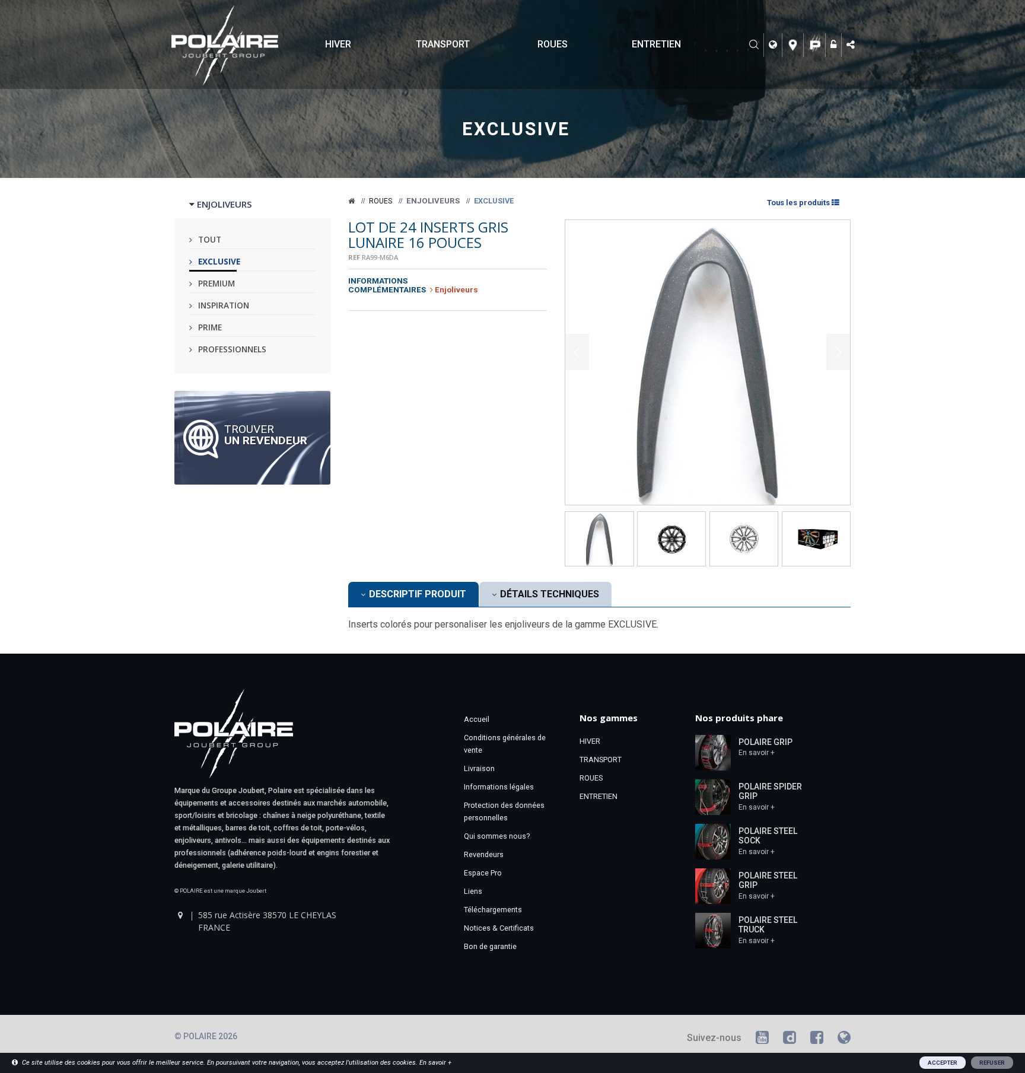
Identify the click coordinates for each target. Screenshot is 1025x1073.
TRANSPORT (443, 44)
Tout (209, 239)
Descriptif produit (416, 594)
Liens (473, 891)
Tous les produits (798, 202)
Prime (210, 327)
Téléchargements (493, 909)
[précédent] (577, 351)
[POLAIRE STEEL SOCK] (713, 840)
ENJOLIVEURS (224, 204)
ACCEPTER (942, 1062)
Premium (216, 283)
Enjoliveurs (433, 200)
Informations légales (499, 786)
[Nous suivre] (852, 45)
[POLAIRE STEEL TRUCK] (713, 929)
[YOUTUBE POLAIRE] (762, 1039)
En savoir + (756, 753)
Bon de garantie (490, 946)
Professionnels (232, 349)
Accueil (476, 719)
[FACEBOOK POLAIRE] (816, 1039)
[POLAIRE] (351, 201)
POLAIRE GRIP (765, 742)
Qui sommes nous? (497, 836)
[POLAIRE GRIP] (713, 751)
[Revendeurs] (794, 45)
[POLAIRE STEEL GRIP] (713, 885)
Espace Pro (483, 872)
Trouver (265, 434)
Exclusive (219, 261)
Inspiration (223, 305)
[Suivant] (838, 351)
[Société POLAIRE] (816, 45)
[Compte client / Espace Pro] (835, 45)
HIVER (338, 44)
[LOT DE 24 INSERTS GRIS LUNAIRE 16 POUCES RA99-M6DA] (707, 362)
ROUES (552, 44)
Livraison (479, 768)
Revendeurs (484, 854)
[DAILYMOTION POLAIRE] (789, 1039)
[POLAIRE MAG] (844, 1039)
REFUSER (992, 1062)
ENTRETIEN (656, 44)
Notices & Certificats (499, 928)
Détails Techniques (548, 594)
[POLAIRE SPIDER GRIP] (713, 796)
